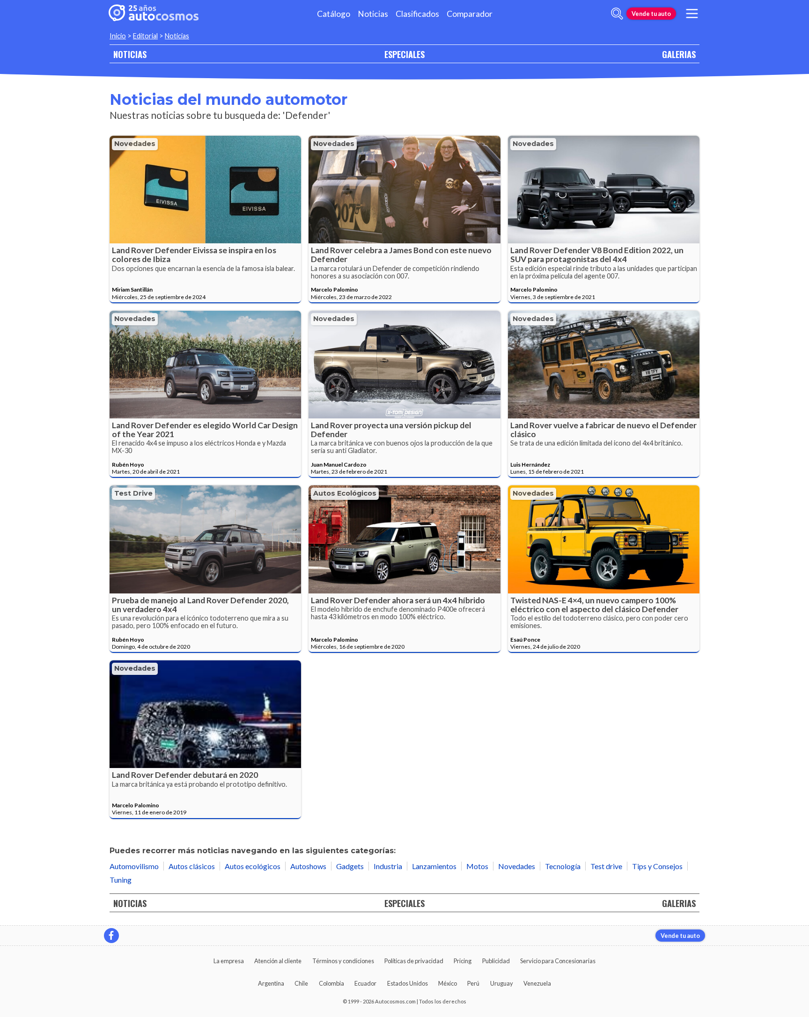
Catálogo (333, 14)
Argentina (271, 983)
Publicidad (496, 961)
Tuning (121, 879)
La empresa (228, 961)
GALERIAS (679, 54)
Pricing (462, 961)
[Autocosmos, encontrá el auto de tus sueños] (153, 13)
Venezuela (537, 983)
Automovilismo (134, 866)
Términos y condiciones (343, 961)
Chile (301, 983)
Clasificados (417, 14)
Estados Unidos (407, 983)
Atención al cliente (278, 961)
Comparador (470, 14)
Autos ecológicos (344, 493)
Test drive (133, 493)
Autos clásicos (192, 866)
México (447, 983)
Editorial (145, 36)
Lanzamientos (434, 866)
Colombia (331, 983)
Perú (473, 983)
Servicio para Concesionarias (558, 961)
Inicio (118, 36)
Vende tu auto (651, 13)
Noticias (373, 14)
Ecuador (365, 983)
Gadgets (350, 866)
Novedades (134, 143)
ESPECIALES (404, 54)
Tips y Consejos (657, 866)
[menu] (692, 14)
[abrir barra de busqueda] (617, 13)
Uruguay (501, 983)
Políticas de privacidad (413, 961)
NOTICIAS (130, 54)
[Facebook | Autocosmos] (111, 935)
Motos (477, 866)
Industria (388, 866)
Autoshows (308, 866)
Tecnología (563, 866)
